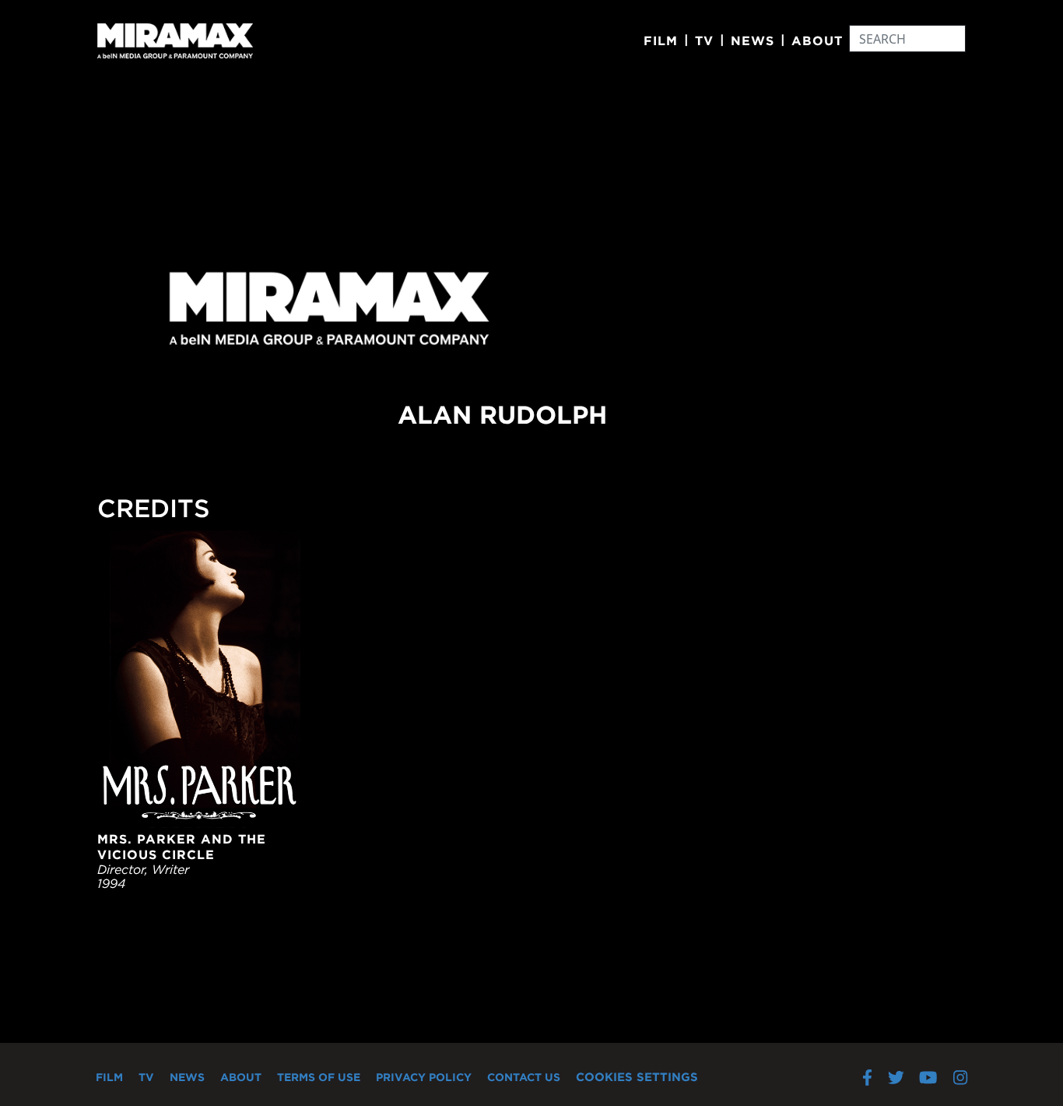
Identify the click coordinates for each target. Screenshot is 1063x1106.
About (817, 40)
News (752, 40)
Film (661, 40)
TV (704, 40)
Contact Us (523, 1077)
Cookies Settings (637, 1076)
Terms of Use (318, 1077)
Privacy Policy (424, 1077)
